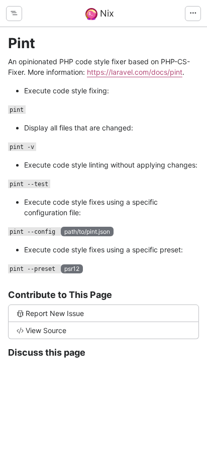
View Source (46, 330)
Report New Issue (55, 313)
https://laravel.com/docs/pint (134, 72)
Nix (105, 13)
